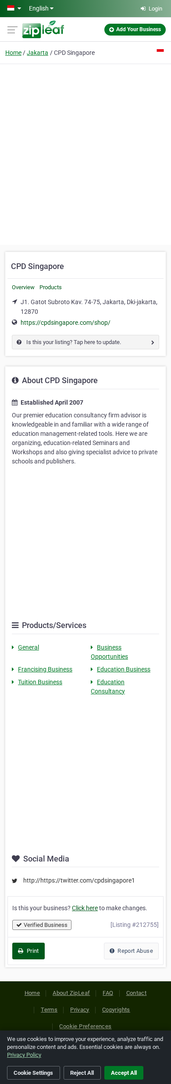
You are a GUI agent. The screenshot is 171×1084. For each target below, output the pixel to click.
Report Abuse (134, 951)
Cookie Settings (33, 1073)
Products (50, 287)
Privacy (79, 1009)
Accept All (124, 1073)
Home (13, 52)
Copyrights (116, 1009)
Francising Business (45, 669)
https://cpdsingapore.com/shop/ (65, 322)
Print (32, 951)
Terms (49, 1009)
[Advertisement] (85, 153)
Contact (136, 993)
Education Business (123, 669)
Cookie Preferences (85, 1026)
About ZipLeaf (71, 993)
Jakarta (37, 52)
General (28, 647)
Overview (23, 287)
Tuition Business (40, 682)
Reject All (82, 1073)
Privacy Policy (24, 1055)
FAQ (108, 993)
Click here (85, 908)
